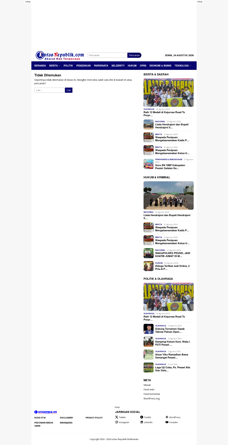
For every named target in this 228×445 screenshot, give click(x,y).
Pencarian (134, 55)
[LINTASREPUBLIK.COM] (60, 54)
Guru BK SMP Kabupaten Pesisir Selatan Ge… (170, 167)
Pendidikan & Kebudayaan (168, 159)
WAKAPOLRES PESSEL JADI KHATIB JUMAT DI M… (172, 254)
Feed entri (149, 389)
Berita (158, 134)
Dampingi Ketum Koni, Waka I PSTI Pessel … (172, 343)
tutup (28, 1)
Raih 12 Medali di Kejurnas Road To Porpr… (164, 114)
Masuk (147, 385)
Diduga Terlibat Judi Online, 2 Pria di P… (172, 267)
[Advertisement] (18, 50)
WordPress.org (152, 398)
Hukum (159, 263)
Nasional (160, 121)
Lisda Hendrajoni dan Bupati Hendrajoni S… (171, 126)
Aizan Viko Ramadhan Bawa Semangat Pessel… (171, 356)
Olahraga (149, 109)
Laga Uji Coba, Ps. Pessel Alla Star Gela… (172, 369)
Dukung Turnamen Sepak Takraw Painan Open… (170, 330)
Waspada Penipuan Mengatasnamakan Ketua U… (172, 152)
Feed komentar (152, 394)
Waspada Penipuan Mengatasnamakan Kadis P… (172, 139)
